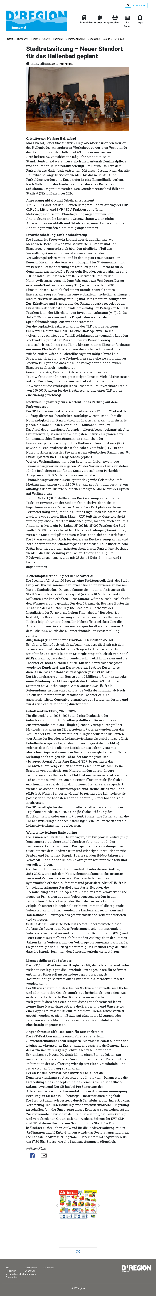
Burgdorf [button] (22, 39)
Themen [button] (57, 39)
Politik (60, 63)
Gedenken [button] (93, 39)
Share (32, 1155)
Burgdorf (50, 63)
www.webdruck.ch (15, 1274)
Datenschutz (12, 1277)
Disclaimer (48, 1267)
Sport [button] (46, 39)
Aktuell (69, 63)
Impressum (30, 1274)
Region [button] (34, 39)
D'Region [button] (119, 39)
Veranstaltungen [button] (75, 39)
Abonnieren (139, 5)
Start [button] (10, 39)
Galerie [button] (106, 39)
